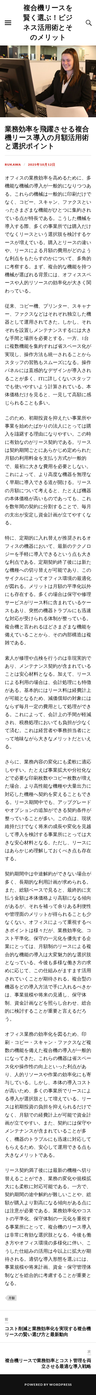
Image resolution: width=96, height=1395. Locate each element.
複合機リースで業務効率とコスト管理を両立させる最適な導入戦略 (48, 1363)
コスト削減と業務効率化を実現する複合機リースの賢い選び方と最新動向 (48, 1331)
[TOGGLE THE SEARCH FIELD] (88, 23)
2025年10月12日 (41, 164)
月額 (12, 1298)
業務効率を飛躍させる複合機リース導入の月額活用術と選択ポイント (47, 137)
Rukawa (13, 164)
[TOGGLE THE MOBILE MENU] (8, 23)
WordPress (60, 1384)
